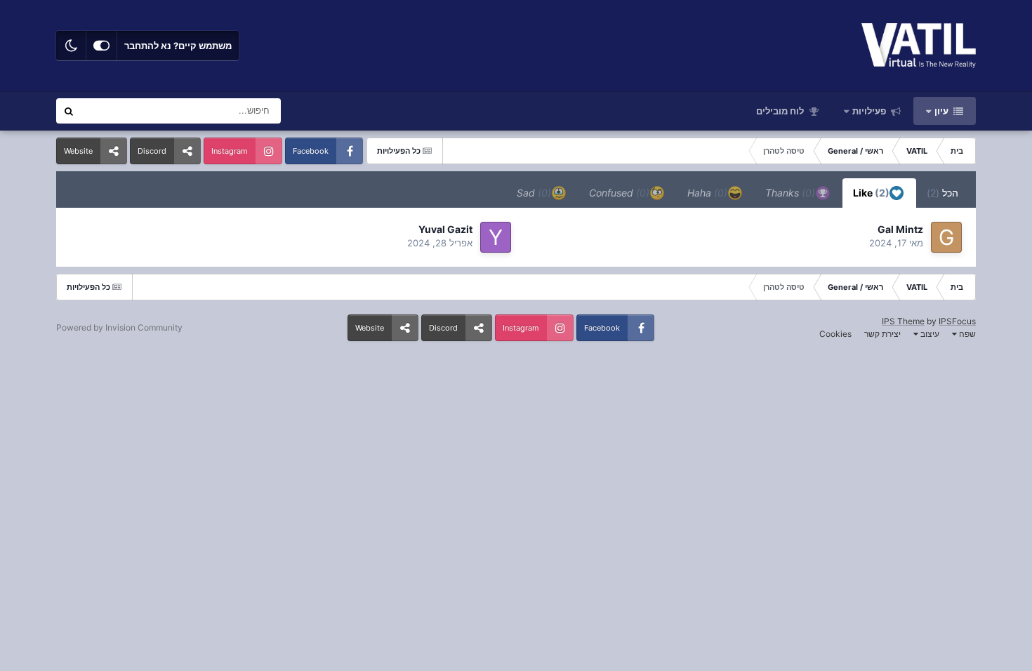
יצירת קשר (882, 333)
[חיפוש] (68, 111)
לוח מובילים (781, 111)
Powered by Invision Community (119, 327)
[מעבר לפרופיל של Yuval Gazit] (495, 237)
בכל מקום (117, 110)
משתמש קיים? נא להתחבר (178, 45)
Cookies (835, 333)
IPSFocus (957, 321)
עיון (942, 111)
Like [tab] (872, 193)
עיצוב (928, 333)
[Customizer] (101, 45)
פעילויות (870, 111)
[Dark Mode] (71, 45)
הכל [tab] (942, 193)
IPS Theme (903, 321)
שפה (966, 333)
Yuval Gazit (445, 229)
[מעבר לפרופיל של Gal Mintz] (946, 237)
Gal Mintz (900, 229)
